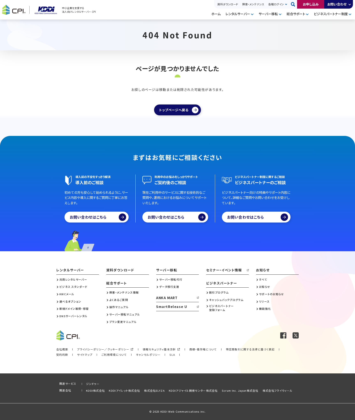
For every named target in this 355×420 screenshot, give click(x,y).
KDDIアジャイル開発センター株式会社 (193, 390)
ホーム (216, 13)
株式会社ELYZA (154, 390)
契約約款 (62, 355)
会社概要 (62, 349)
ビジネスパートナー (221, 283)
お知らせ (263, 270)
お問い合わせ (337, 4)
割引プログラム (219, 292)
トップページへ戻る (174, 109)
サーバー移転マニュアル (124, 314)
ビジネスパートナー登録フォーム (221, 308)
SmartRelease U (171, 306)
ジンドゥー (93, 384)
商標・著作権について (203, 349)
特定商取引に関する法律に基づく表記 (250, 349)
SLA (172, 355)
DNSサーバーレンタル (73, 316)
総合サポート (296, 13)
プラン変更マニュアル (123, 322)
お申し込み (311, 4)
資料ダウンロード (227, 4)
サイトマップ (84, 355)
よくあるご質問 (118, 300)
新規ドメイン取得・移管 (74, 309)
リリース (264, 301)
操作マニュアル (119, 307)
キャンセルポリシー (148, 355)
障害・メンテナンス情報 (124, 292)
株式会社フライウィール (278, 390)
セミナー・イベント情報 (224, 270)
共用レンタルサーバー (73, 279)
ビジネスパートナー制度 (331, 13)
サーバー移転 (268, 13)
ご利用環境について (114, 355)
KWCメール (66, 294)
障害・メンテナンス (253, 4)
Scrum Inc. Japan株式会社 (240, 390)
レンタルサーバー (238, 13)
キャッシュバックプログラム (226, 300)
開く (350, 4)
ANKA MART (167, 297)
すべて (263, 279)
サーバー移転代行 (170, 279)
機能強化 (265, 309)
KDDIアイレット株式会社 (124, 390)
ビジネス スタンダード (73, 287)
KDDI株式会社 (95, 390)
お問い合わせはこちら (88, 217)
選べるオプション (70, 301)
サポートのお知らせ (271, 294)
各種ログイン (276, 4)
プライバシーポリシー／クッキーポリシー (103, 349)
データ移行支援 (169, 287)
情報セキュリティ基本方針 (159, 349)
